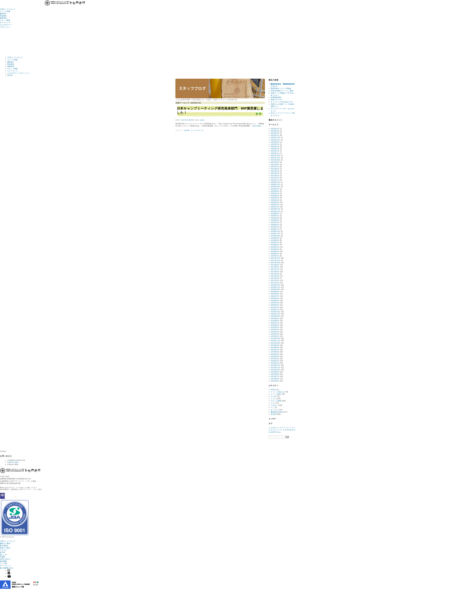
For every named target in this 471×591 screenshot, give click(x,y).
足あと (279, 432)
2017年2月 (275, 280)
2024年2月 (275, 129)
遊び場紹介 (4, 546)
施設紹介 (3, 13)
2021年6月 (275, 169)
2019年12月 (275, 209)
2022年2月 (275, 151)
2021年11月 (275, 158)
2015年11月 (275, 314)
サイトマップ (5, 22)
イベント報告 (276, 394)
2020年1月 (275, 207)
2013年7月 (275, 376)
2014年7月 (275, 350)
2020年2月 (275, 204)
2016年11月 (275, 287)
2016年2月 (275, 307)
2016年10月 (275, 289)
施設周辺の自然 (277, 412)
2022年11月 (275, 140)
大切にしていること (7, 9)
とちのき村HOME (182, 100)
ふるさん (274, 405)
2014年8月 (275, 347)
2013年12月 (275, 365)
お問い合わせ (5, 559)
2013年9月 (275, 372)
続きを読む (258, 126)
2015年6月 (275, 325)
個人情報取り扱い (7, 568)
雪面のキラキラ (277, 100)
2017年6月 (275, 271)
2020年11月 (275, 184)
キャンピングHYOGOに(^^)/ (282, 102)
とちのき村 (272, 427)
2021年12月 (275, 155)
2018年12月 (275, 231)
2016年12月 (275, 285)
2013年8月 (275, 374)
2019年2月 (275, 227)
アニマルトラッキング (284, 427)
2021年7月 (275, 167)
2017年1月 (275, 283)
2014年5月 (275, 354)
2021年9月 (275, 162)
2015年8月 (275, 321)
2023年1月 (275, 135)
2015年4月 (275, 329)
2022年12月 (275, 137)
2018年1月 (275, 256)
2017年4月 (275, 276)
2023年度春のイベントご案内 (282, 91)
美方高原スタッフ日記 (202, 100)
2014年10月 (275, 343)
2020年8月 (275, 191)
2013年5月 (275, 381)
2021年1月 (275, 180)
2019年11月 (275, 211)
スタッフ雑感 (276, 401)
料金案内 (3, 16)
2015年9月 (275, 318)
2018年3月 (275, 251)
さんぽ (273, 396)
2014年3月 (275, 359)
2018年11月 (275, 233)
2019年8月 (275, 213)
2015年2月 (275, 334)
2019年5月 (275, 220)
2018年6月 (275, 245)
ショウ (273, 399)
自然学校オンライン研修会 (281, 88)
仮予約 (10, 75)
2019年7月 (275, 216)
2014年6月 (275, 352)
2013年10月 (275, 370)
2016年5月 (275, 300)
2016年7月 (275, 296)
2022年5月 (275, 146)
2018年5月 (275, 247)
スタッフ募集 (5, 20)
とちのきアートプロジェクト (18, 73)
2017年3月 (275, 278)
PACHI (273, 390)
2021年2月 (275, 178)
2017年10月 (275, 263)
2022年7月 (275, 144)
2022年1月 (275, 153)
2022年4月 (275, 149)
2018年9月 (275, 238)
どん (272, 403)
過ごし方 (3, 555)
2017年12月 (275, 258)
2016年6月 (275, 298)
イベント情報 (5, 11)
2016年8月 (275, 294)
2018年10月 (275, 236)
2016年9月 (275, 291)
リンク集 (3, 563)
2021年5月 (275, 171)
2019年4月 (275, 222)
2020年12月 (275, 182)
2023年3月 (275, 131)
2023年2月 (275, 133)
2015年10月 (275, 316)
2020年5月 (275, 198)
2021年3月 (275, 176)
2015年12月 (275, 312)
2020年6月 (275, 196)
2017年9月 (275, 265)
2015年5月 (275, 327)
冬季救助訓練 (276, 97)
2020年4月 (275, 200)
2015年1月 (275, 336)
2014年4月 (275, 356)
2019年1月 (275, 229)
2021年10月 (275, 160)
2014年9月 (275, 345)
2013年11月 (275, 367)
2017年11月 (275, 260)
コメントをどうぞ (197, 130)
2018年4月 (275, 249)
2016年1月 (275, 309)
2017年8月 (275, 267)
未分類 (186, 130)
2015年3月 (275, 332)
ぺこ (272, 407)
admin (202, 120)
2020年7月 (275, 193)
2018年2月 (275, 254)
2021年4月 (275, 173)
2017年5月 (275, 274)
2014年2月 (275, 361)
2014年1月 (275, 363)
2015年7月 (275, 323)
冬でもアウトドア (276, 430)
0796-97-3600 (12, 462)
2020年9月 (275, 189)
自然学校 (274, 432)
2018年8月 (275, 240)
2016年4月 (275, 303)
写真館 (2, 557)
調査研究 (3, 18)
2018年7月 (275, 242)
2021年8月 (275, 164)
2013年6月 (275, 379)
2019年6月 (275, 218)
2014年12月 (275, 338)
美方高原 (290, 430)
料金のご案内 (5, 548)
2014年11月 (275, 341)
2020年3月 (275, 202)
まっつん (274, 410)
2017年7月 (275, 269)
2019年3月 (275, 225)
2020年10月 (275, 187)
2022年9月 (275, 142)
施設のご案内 (5, 543)
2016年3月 (275, 305)
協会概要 (3, 561)
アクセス (3, 550)
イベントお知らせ (277, 392)
